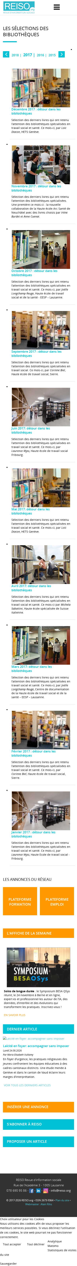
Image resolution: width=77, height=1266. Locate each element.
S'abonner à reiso (24, 1124)
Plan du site (62, 1200)
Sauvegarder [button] (8, 1263)
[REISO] (19, 7)
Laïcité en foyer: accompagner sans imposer (36, 1046)
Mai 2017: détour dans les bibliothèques (30, 511)
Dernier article (22, 1029)
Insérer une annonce (27, 1106)
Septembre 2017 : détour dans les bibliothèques (36, 354)
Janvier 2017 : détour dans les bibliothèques (33, 834)
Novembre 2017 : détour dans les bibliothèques (36, 188)
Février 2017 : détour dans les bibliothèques (33, 753)
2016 (40, 55)
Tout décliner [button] (36, 1244)
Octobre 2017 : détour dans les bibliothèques (34, 273)
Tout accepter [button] (12, 1244)
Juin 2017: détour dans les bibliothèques (30, 430)
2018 (15, 55)
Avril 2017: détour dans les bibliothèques (31, 588)
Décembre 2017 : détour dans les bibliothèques (36, 111)
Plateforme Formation (19, 902)
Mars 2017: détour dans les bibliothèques (31, 669)
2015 (52, 55)
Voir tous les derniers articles (27, 1085)
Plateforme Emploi (57, 902)
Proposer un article (27, 1141)
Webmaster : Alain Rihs (38, 1204)
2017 (27, 54)
